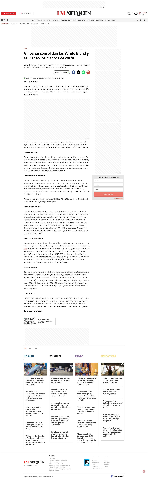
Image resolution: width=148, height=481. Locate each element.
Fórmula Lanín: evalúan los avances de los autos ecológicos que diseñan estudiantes (35, 381)
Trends (93, 464)
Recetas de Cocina (45, 23)
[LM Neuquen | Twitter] (138, 20)
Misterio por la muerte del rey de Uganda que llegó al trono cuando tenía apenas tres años (86, 381)
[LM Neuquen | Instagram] (141, 20)
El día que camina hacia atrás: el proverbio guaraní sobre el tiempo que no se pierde (112, 404)
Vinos (25, 48)
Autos (83, 20)
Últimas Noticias (40, 20)
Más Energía (63, 20)
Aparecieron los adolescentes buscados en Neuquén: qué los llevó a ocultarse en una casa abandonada (35, 396)
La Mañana (68, 49)
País (79, 20)
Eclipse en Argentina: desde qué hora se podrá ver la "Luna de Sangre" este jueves (112, 417)
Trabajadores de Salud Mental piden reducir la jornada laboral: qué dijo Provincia (35, 426)
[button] (2, 20)
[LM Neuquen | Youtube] (144, 20)
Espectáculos (90, 20)
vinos (25, 249)
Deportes (107, 20)
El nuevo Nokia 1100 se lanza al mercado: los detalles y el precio (111, 392)
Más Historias (34, 23)
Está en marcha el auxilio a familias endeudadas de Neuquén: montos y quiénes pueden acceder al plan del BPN (35, 440)
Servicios (106, 466)
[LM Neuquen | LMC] (26, 13)
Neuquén (49, 20)
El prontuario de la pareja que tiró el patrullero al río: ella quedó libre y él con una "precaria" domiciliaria (60, 420)
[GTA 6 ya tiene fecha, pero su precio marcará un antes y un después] (112, 369)
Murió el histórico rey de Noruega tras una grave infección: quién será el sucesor (86, 410)
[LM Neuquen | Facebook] (134, 20)
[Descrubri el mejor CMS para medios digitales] (117, 478)
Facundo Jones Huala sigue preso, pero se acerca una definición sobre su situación (59, 393)
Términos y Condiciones (97, 468)
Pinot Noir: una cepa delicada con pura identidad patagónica (45, 321)
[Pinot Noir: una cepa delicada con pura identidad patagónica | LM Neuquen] (30, 321)
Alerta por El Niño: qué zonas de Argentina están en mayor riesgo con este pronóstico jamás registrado (112, 432)
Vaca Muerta (14, 23)
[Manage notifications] (144, 471)
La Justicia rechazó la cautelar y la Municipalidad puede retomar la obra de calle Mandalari (34, 411)
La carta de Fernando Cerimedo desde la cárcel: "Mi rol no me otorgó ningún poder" (86, 423)
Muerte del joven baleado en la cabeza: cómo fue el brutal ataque (60, 380)
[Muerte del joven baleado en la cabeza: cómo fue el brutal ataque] (61, 369)
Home (33, 20)
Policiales (55, 20)
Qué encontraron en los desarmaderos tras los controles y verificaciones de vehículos (60, 406)
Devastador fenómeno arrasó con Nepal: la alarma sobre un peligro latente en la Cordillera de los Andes (86, 396)
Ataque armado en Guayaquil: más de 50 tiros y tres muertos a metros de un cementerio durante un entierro (86, 438)
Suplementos (95, 466)
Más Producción (72, 20)
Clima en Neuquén (24, 23)
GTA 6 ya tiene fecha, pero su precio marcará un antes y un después (112, 380)
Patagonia (113, 20)
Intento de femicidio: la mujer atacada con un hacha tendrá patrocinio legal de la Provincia (60, 435)
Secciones (106, 464)
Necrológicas (99, 20)
